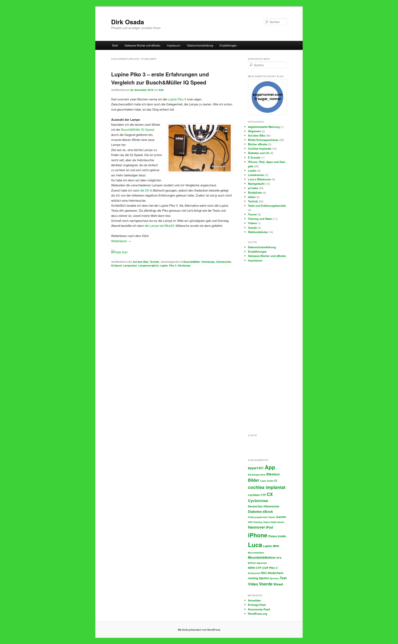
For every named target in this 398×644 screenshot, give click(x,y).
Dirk (161, 90)
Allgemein (254, 131)
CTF (263, 495)
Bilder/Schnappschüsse (263, 140)
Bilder (253, 480)
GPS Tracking (255, 522)
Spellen (264, 578)
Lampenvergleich (148, 265)
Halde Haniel (277, 522)
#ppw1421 (256, 468)
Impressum (173, 45)
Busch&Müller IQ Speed (137, 129)
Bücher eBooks (257, 144)
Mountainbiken (256, 552)
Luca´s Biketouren (259, 179)
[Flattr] (119, 252)
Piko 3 (172, 265)
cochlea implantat (266, 487)
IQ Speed (116, 265)
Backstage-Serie (257, 474)
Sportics (274, 578)
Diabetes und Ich (258, 153)
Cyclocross (258, 500)
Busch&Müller (191, 262)
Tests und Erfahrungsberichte (267, 206)
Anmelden (254, 600)
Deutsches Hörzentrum (263, 506)
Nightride (262, 563)
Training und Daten (260, 219)
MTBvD (252, 563)
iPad (269, 527)
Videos (252, 223)
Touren (252, 214)
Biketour (273, 474)
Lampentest (130, 265)
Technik (154, 262)
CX (270, 494)
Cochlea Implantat (259, 148)
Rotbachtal (254, 573)
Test (283, 578)
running (253, 578)
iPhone (257, 535)
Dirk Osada (127, 21)
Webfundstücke (258, 232)
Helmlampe (208, 262)
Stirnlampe (184, 265)
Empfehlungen (228, 45)
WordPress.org (257, 614)
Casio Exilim (266, 480)
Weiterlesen (121, 241)
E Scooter (254, 157)
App (270, 467)
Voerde (252, 228)
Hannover (256, 527)
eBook (268, 511)
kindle (282, 536)
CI (275, 481)
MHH (276, 546)
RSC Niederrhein (272, 573)
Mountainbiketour (262, 557)
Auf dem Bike (141, 262)
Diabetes (255, 511)
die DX (144, 190)
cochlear (254, 495)
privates (253, 188)
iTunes (272, 536)
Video (253, 584)
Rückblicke (255, 192)
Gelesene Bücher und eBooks (142, 45)
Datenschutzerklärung (200, 45)
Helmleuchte (223, 262)
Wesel (278, 584)
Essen (272, 517)
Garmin (281, 517)
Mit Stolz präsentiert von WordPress (199, 630)
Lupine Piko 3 (177, 99)
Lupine (164, 265)
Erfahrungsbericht (258, 517)
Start (115, 45)
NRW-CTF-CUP (258, 568)
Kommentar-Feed (259, 609)
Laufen (252, 170)
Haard (266, 522)
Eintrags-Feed (257, 605)
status (252, 197)
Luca (255, 544)
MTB (279, 557)
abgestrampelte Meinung (264, 127)
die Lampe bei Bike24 (159, 225)
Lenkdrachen (256, 175)
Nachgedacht (256, 184)
